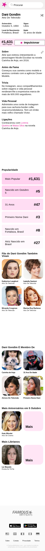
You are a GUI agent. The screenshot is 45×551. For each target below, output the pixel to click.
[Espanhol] (15, 534)
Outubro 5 (7, 26)
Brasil (15, 32)
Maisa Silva (18, 125)
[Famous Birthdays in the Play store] (30, 526)
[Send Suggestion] (42, 52)
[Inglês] (7, 534)
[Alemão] (37, 534)
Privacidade (26, 541)
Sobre (7, 541)
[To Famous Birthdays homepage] (4, 4)
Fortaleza (7, 32)
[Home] (22, 513)
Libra (26, 26)
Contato (16, 541)
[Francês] (22, 534)
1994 (16, 26)
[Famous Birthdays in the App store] (15, 526)
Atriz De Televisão (11, 17)
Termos (37, 541)
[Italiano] (30, 534)
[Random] (42, 15)
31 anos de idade (33, 32)
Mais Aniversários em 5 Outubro (21, 408)
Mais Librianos (11, 441)
